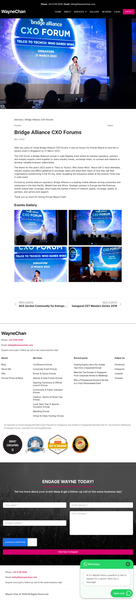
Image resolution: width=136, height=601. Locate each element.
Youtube (119, 378)
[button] (80, 11)
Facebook (120, 364)
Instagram (119, 369)
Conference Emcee (42, 364)
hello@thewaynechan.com (83, 4)
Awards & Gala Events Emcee (47, 378)
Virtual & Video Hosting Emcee (48, 416)
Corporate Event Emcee (45, 369)
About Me (6, 369)
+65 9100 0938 (55, 4)
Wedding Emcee (41, 411)
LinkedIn (119, 373)
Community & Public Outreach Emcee (48, 391)
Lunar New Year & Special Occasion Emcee (46, 405)
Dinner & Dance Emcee (44, 373)
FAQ (3, 373)
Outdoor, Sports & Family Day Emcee (48, 398)
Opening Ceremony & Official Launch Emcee (47, 384)
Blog (3, 364)
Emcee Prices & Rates (12, 378)
